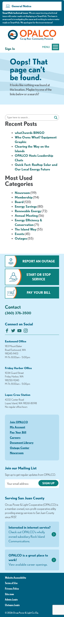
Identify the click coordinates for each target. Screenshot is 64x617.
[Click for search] (55, 118)
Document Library (21, 442)
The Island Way (25, 229)
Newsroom (22, 193)
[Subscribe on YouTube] (19, 331)
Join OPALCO (19, 422)
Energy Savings (26, 206)
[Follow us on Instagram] (26, 331)
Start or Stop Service (38, 277)
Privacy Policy (12, 588)
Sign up (48, 483)
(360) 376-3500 (18, 313)
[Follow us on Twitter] (13, 331)
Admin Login (11, 599)
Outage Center (19, 447)
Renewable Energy (28, 211)
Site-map (9, 594)
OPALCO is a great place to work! (28, 559)
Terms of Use (11, 583)
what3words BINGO (29, 133)
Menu (46, 47)
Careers (15, 437)
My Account (17, 427)
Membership (23, 197)
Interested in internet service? (30, 534)
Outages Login (12, 605)
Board (19, 202)
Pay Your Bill (39, 292)
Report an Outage (38, 261)
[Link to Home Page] (32, 35)
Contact (13, 306)
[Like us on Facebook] (7, 331)
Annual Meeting (26, 215)
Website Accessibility (15, 577)
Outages (21, 238)
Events (19, 234)
